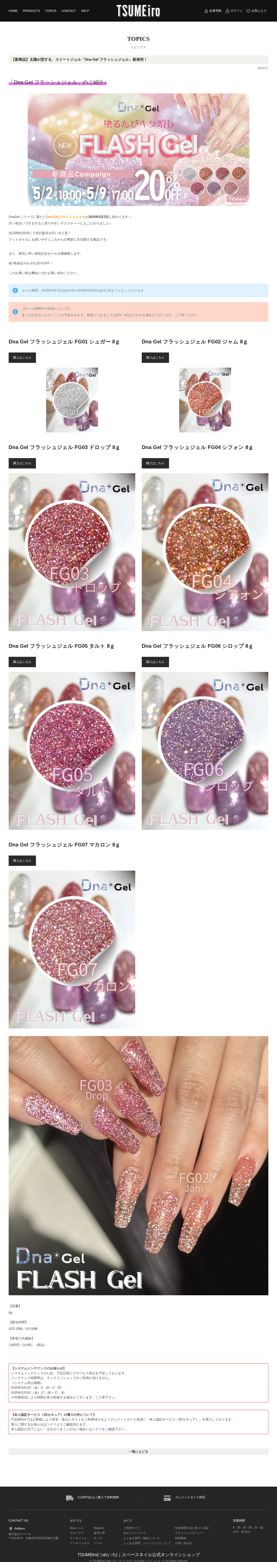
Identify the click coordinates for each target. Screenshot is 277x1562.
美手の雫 (99, 1533)
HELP (85, 11)
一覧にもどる (138, 1451)
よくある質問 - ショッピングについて (147, 1543)
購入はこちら (22, 357)
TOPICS (50, 11)
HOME (13, 11)
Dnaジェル (76, 1528)
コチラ (51, 1424)
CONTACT (68, 11)
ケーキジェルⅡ (80, 1543)
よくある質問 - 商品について (141, 1538)
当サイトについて (134, 1533)
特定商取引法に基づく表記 (192, 1528)
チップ (98, 1538)
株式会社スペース (20, 1534)
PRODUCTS (31, 11)
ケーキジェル (78, 1538)
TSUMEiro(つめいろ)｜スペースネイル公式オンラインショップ (138, 1554)
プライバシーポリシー (189, 1533)
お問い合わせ (183, 1543)
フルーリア (77, 1533)
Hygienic (99, 1528)
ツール (98, 1543)
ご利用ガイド (131, 1528)
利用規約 (180, 1538)
